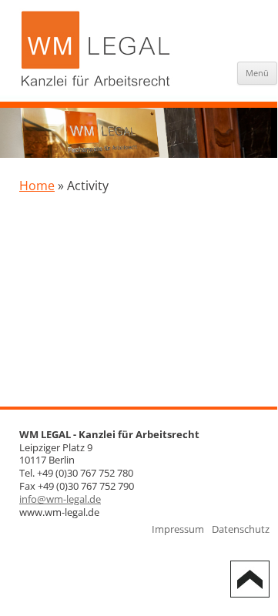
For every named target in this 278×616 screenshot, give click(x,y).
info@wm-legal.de (60, 499)
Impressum (178, 529)
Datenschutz (241, 529)
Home (37, 185)
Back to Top (250, 579)
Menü (257, 73)
